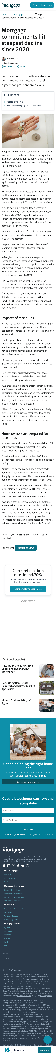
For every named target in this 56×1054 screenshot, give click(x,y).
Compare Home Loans (42, 5)
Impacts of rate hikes (15, 102)
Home (5, 14)
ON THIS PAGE (12, 95)
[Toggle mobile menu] (47, 1040)
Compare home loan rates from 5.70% (28, 573)
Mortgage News (21, 14)
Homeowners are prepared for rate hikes (23, 106)
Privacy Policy (47, 835)
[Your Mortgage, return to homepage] (11, 5)
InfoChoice (49, 1045)
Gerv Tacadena (12, 59)
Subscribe (28, 829)
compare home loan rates (27, 588)
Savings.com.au (37, 1045)
